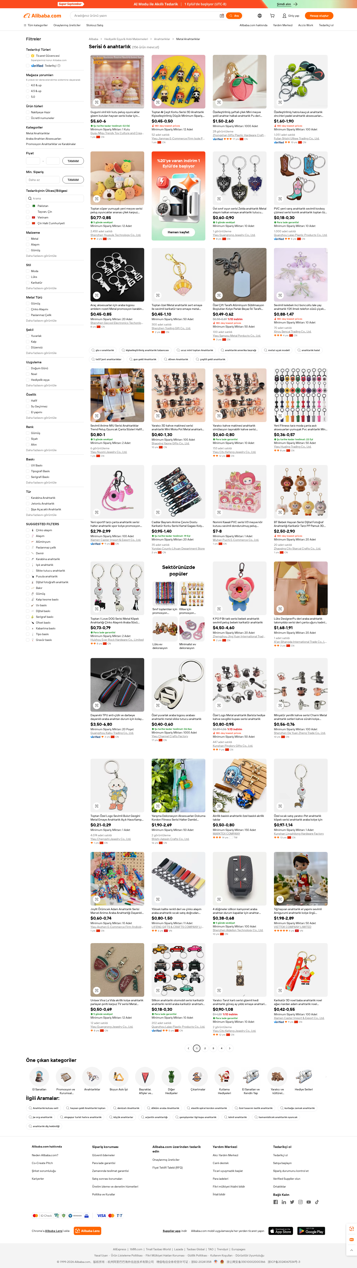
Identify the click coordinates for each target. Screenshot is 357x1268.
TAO (210, 1249)
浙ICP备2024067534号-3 (284, 1261)
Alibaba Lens (53, 1231)
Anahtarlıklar (162, 39)
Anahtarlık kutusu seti (45, 1108)
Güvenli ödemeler (103, 1155)
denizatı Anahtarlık (128, 1108)
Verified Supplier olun (286, 1178)
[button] (221, 15)
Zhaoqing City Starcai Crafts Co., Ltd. (297, 548)
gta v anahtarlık (105, 350)
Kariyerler (38, 1178)
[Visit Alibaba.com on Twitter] (292, 1202)
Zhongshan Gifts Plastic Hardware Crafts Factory (240, 135)
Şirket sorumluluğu (44, 1170)
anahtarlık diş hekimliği (46, 1126)
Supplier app (172, 1231)
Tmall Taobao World (158, 1249)
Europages (238, 1249)
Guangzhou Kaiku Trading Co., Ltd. (112, 733)
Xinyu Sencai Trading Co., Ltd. (292, 331)
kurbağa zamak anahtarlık (299, 1108)
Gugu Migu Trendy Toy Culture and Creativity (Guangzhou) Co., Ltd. (117, 133)
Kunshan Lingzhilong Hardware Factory (299, 833)
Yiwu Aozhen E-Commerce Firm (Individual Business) (117, 926)
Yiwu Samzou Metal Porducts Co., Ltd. (237, 335)
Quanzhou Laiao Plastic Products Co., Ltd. (300, 235)
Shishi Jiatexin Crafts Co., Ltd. (170, 839)
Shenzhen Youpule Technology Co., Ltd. (115, 235)
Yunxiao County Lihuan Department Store (178, 548)
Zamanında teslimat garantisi (110, 1170)
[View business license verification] (216, 1262)
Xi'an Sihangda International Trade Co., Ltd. (301, 641)
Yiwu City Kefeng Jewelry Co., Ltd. (234, 452)
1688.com (136, 1249)
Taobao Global (196, 1249)
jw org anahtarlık (42, 1117)
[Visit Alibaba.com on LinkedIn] (283, 1202)
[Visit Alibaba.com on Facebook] (275, 1202)
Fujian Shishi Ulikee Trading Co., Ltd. (296, 138)
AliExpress (119, 1249)
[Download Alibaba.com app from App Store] (280, 1231)
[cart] (273, 16)
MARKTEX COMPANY (226, 833)
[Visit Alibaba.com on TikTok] (316, 1202)
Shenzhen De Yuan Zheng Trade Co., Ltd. (300, 733)
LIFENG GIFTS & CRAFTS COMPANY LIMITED (178, 926)
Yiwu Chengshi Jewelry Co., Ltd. (110, 839)
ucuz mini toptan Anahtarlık (197, 350)
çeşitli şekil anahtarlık (212, 359)
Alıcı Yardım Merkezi (225, 1155)
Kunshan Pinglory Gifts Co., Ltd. (233, 745)
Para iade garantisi (103, 1163)
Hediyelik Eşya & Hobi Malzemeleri (126, 39)
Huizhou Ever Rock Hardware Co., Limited (117, 639)
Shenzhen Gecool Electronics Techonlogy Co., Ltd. (117, 322)
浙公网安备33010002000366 (246, 1261)
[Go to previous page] (188, 1048)
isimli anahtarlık (237, 1117)
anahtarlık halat (311, 350)
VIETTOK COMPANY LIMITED (292, 926)
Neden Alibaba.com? (45, 1155)
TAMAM (73, 161)
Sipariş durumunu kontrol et (291, 1170)
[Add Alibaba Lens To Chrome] (87, 1231)
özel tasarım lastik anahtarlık (256, 1108)
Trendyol (222, 1249)
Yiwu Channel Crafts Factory (170, 736)
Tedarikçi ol (280, 1155)
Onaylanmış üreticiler (166, 1159)
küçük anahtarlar (123, 1117)
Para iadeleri (220, 1178)
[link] (351, 1228)
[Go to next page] (229, 1048)
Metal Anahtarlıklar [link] (188, 39)
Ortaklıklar (279, 1186)
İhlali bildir (219, 1194)
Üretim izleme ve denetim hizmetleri (115, 1186)
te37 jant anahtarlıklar (108, 359)
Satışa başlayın (282, 1163)
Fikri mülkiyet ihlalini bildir (229, 1186)
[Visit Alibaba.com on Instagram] (300, 1202)
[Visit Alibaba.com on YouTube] (308, 1202)
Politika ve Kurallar (103, 1194)
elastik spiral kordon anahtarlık (209, 1108)
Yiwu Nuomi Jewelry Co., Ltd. (108, 452)
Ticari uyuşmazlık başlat (228, 1170)
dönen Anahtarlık (178, 359)
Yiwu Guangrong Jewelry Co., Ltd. (234, 235)
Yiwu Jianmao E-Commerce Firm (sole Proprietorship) (178, 138)
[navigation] (55, 544)
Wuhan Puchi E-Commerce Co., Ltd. (236, 539)
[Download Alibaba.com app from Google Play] (311, 1231)
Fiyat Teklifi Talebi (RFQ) (167, 1167)
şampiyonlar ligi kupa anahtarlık (198, 1117)
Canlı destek (221, 1163)
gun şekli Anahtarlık (144, 359)
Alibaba (93, 39)
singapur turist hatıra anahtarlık (82, 1117)
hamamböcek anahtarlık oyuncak (278, 1117)
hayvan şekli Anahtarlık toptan (87, 1108)
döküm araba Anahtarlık (165, 1108)
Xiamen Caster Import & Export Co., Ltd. (115, 539)
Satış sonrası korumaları (107, 1178)
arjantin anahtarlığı (156, 1117)
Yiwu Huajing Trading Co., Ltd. (292, 446)
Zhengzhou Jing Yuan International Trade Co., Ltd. (240, 636)
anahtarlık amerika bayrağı (240, 350)
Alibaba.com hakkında (47, 1146)
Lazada (178, 1249)
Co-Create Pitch (42, 1163)
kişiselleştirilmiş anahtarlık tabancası (147, 350)
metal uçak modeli (279, 350)
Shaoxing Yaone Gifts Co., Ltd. (170, 443)
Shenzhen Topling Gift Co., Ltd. (171, 328)
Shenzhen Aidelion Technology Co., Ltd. (238, 930)
